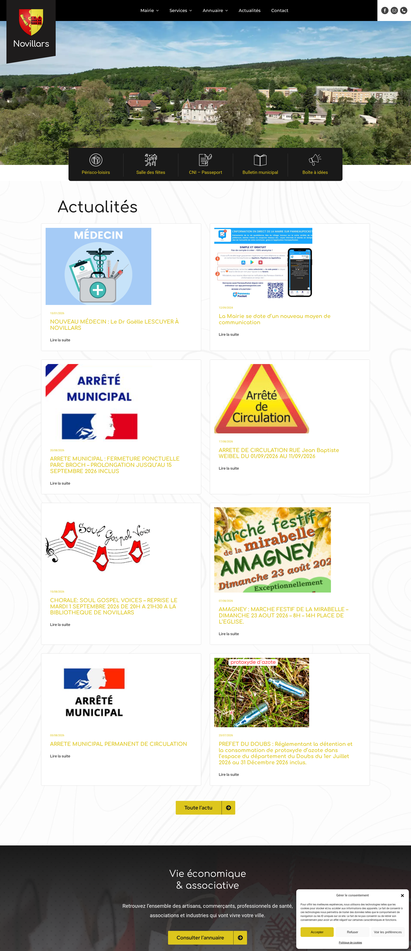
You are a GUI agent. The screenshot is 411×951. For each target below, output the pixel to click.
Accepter (317, 932)
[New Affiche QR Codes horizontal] (263, 229)
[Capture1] (272, 509)
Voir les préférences (388, 932)
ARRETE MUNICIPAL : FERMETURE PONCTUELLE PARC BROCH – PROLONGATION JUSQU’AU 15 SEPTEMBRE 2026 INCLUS (115, 465)
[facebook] (385, 10)
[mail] (394, 10)
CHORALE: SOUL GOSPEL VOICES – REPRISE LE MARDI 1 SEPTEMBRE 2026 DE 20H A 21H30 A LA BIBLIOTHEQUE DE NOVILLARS (113, 607)
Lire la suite (60, 339)
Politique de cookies (350, 942)
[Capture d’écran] (99, 366)
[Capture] (98, 229)
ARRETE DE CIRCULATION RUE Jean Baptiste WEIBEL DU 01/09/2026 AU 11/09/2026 (279, 454)
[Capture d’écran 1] (261, 659)
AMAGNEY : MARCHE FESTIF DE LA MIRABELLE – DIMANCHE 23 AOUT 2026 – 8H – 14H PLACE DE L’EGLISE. (283, 616)
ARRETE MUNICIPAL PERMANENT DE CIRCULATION (118, 744)
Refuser (352, 932)
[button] (402, 895)
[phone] (403, 10)
